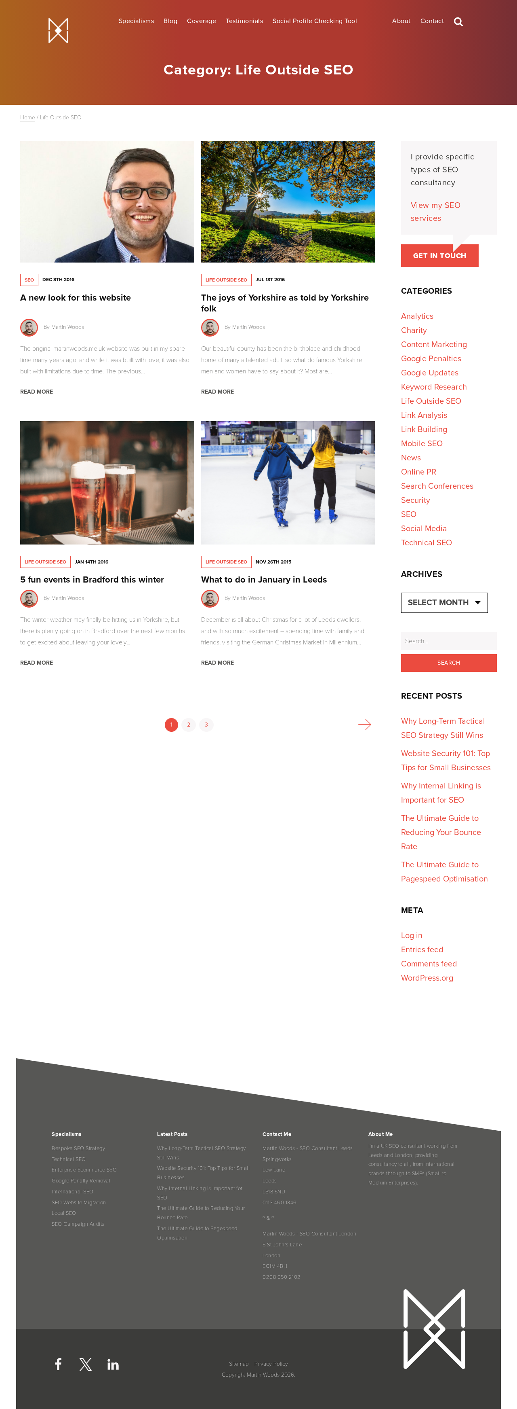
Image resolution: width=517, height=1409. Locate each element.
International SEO (73, 1192)
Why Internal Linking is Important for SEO (200, 1193)
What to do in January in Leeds (264, 579)
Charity (414, 330)
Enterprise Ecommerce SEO (84, 1170)
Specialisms (136, 21)
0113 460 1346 (280, 1202)
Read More (36, 391)
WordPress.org (427, 978)
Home (27, 117)
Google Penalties (431, 359)
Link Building (424, 429)
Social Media (424, 529)
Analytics (417, 316)
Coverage (201, 21)
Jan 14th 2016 (91, 562)
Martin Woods (67, 327)
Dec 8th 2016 (58, 279)
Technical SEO (426, 543)
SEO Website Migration (79, 1202)
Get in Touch (440, 255)
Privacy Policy (271, 1363)
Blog (170, 21)
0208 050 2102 (282, 1277)
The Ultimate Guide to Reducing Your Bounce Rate (441, 833)
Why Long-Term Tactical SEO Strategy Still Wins (201, 1153)
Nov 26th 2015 (273, 562)
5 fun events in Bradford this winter (92, 579)
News (411, 458)
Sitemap (239, 1363)
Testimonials (244, 21)
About (401, 21)
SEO (29, 280)
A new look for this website (75, 297)
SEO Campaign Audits (78, 1224)
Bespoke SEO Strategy (78, 1148)
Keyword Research (434, 387)
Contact (432, 21)
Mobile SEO (422, 444)
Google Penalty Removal (81, 1181)
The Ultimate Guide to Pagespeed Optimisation (197, 1233)
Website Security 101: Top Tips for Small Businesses (203, 1173)
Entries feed (422, 950)
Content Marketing (434, 345)
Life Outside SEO (226, 280)
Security (415, 500)
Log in (411, 936)
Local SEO (64, 1213)
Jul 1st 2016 (270, 279)
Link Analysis (424, 415)
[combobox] (444, 603)
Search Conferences (437, 486)
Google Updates (429, 373)
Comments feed (429, 964)
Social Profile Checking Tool (315, 21)
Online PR (418, 472)
